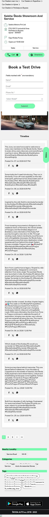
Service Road (12, 454)
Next (17, 437)
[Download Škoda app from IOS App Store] (33, 504)
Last (22, 437)
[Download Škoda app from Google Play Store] (15, 504)
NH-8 (24, 454)
